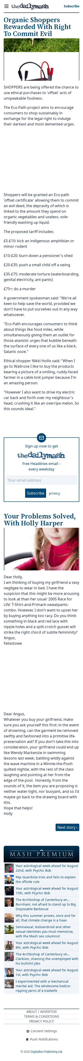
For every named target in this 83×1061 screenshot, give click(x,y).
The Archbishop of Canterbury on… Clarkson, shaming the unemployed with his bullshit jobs (47, 959)
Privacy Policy (41, 1021)
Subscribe (35, 493)
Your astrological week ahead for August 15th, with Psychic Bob (47, 890)
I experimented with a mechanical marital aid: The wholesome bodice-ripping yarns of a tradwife (43, 986)
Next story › (67, 827)
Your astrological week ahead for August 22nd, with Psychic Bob (47, 868)
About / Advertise (41, 1011)
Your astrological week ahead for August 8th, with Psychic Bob (47, 945)
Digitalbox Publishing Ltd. (47, 1052)
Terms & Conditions (41, 1016)
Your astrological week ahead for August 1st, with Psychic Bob (47, 972)
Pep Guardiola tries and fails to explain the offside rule (46, 879)
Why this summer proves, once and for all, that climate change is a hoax (46, 917)
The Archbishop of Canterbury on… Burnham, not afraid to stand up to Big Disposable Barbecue (46, 904)
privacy (54, 493)
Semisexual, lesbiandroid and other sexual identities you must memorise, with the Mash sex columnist (45, 931)
